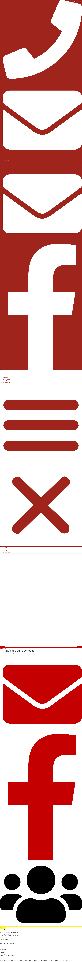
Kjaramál (5, 380)
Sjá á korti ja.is (3, 947)
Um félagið (5, 377)
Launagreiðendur (6, 382)
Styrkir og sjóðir (6, 379)
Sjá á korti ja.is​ (3, 958)
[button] (81, 162)
